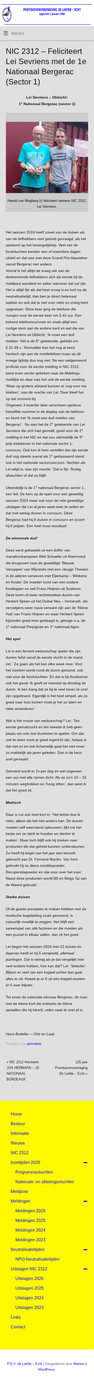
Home (16, 1114)
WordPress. (47, 1369)
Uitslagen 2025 (29, 1288)
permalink (34, 1044)
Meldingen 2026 (30, 1211)
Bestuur (18, 1124)
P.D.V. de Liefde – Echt (24, 1364)
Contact (18, 1327)
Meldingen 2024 (30, 1230)
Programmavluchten (34, 1172)
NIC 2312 (19, 1153)
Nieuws (18, 1143)
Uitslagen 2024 (29, 1298)
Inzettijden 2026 (25, 1162)
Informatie (20, 1133)
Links (16, 1317)
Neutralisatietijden (27, 1249)
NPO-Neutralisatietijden (37, 1259)
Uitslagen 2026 (29, 1278)
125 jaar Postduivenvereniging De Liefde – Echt (71, 1067)
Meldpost (19, 1191)
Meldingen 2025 (30, 1220)
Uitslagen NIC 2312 (29, 1269)
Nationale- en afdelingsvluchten (44, 1182)
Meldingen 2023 (30, 1240)
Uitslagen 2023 (29, 1307)
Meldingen (20, 1201)
